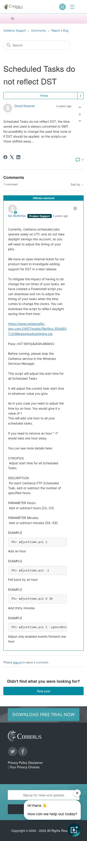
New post (43, 691)
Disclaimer (35, 762)
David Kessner (24, 106)
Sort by (76, 184)
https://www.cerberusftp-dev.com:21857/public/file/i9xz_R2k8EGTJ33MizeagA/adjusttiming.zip (37, 329)
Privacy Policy (17, 762)
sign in (17, 662)
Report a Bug (59, 30)
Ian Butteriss (17, 215)
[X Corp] (12, 157)
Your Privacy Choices (24, 767)
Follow (44, 95)
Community (38, 30)
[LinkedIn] (18, 157)
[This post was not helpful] (80, 121)
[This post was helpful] (80, 107)
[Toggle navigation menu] (12, 18)
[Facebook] (5, 157)
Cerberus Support (14, 30)
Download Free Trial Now (43, 714)
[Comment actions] (75, 208)
